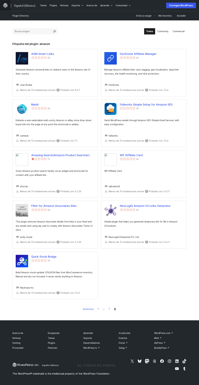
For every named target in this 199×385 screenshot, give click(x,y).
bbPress (159, 343)
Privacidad (17, 347)
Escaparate (54, 333)
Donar (123, 343)
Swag (123, 347)
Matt (158, 338)
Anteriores (88, 309)
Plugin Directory (20, 15)
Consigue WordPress (181, 5)
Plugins (51, 343)
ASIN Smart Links (42, 53)
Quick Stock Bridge (43, 256)
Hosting (16, 343)
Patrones (52, 347)
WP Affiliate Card (131, 155)
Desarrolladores (91, 343)
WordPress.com (163, 333)
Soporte (87, 338)
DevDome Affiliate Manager (138, 53)
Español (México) (50, 365)
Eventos (123, 338)
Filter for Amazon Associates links (54, 205)
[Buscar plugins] (54, 31)
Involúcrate (124, 333)
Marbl (35, 104)
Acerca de (17, 333)
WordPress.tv (91, 347)
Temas (51, 338)
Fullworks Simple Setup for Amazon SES (146, 104)
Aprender (88, 333)
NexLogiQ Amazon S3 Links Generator (145, 205)
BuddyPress (161, 347)
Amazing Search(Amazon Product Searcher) (60, 155)
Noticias (16, 338)
